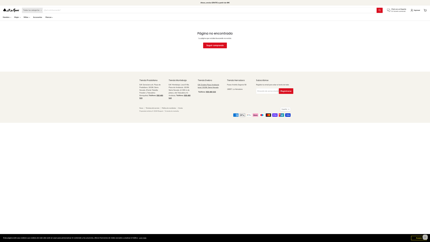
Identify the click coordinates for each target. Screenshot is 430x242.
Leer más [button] (142, 238)
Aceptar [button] (419, 238)
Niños (26, 17)
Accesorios (37, 17)
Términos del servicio (152, 108)
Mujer (16, 17)
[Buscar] (380, 10)
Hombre (6, 17)
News (141, 108)
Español (284, 109)
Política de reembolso (169, 108)
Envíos (180, 108)
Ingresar (417, 10)
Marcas (48, 17)
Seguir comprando (215, 45)
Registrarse (286, 91)
